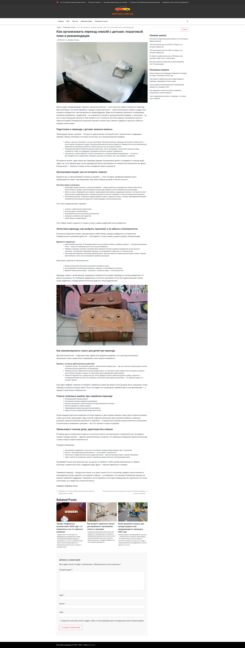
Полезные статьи (101, 21)
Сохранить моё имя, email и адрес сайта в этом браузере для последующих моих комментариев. (102, 621)
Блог (68, 21)
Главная (61, 21)
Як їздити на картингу (72, 2)
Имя (61, 595)
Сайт (61, 612)
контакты (91, 645)
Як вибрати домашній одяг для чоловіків (93, 2)
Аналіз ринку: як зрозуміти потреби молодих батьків (184, 2)
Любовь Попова (73, 40)
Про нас (75, 21)
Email (62, 604)
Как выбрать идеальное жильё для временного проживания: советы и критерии (100, 526)
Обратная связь (86, 21)
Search (185, 29)
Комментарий (65, 570)
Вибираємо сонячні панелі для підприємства (153, 2)
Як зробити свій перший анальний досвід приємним (122, 2)
